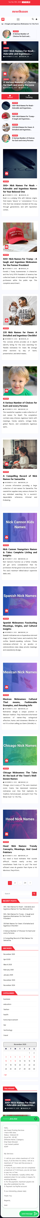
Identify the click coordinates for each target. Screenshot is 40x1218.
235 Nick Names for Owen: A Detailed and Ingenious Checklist (23, 129)
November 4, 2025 (11, 782)
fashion (16, 31)
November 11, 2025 (11, 268)
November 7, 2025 (11, 559)
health (5, 1015)
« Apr (5, 1075)
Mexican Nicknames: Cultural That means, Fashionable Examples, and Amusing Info (20, 702)
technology (7, 1030)
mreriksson (20, 11)
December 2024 (9, 980)
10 (6, 1061)
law (4, 1025)
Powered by (6, 1118)
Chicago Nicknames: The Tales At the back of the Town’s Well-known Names (20, 775)
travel (5, 1035)
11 (10, 1061)
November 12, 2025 (11, 56)
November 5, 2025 (11, 709)
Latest (10, 97)
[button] (33, 19)
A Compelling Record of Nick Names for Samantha (19, 83)
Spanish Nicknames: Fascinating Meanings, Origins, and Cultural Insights (20, 625)
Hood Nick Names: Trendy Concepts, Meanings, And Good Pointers (20, 849)
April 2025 (6, 959)
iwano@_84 (25, 56)
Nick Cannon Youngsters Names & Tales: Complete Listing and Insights (20, 552)
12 (15, 1061)
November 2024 (9, 985)
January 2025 (8, 975)
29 (25, 883)
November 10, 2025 (11, 339)
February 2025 (8, 970)
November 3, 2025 (11, 855)
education (7, 1004)
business (6, 999)
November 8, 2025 (11, 87)
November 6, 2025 (11, 632)
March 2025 (7, 965)
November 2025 (9, 954)
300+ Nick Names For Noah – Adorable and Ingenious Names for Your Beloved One (19, 53)
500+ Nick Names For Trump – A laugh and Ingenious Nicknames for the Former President (20, 261)
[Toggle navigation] (18, 19)
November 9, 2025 (11, 409)
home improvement (10, 1020)
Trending (29, 97)
